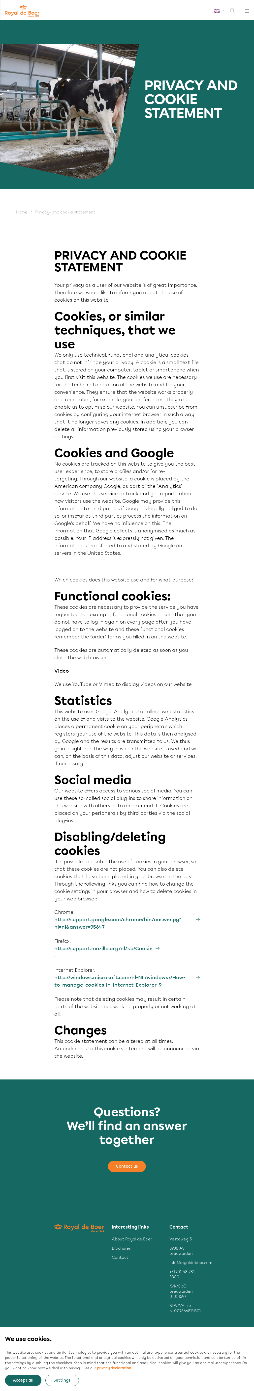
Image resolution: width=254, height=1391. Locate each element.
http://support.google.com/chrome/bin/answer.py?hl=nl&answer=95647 (117, 923)
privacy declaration (114, 1368)
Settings (62, 1380)
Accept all (23, 1380)
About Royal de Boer (132, 1239)
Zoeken (235, 11)
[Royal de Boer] (22, 11)
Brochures (121, 1248)
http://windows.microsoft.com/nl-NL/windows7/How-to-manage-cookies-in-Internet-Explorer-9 (120, 981)
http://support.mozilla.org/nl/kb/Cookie (103, 948)
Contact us (127, 1166)
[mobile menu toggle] (244, 11)
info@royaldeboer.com (190, 1262)
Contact (120, 1257)
